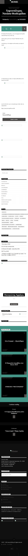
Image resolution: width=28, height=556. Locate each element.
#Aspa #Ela (11, 216)
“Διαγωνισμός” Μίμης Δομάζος (14, 431)
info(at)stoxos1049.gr (7, 502)
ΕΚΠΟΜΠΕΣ (4, 193)
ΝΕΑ (2, 197)
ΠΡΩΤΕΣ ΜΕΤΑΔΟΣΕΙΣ (14, 8)
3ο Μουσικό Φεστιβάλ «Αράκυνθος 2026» (10, 248)
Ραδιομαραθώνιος (6, 228)
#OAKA (21, 216)
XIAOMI (16, 220)
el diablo (23, 218)
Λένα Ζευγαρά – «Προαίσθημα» (14, 341)
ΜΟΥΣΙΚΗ (4, 226)
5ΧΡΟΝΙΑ (17, 218)
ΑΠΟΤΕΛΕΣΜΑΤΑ (5, 183)
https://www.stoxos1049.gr (8, 497)
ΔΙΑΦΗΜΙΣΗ (4, 189)
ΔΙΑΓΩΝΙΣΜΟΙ (4, 187)
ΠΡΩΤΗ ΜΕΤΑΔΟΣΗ (12, 226)
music (7, 220)
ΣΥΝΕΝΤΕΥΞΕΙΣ (5, 202)
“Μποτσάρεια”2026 (5, 244)
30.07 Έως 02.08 (5, 251)
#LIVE (16, 216)
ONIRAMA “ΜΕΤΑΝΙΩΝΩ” (14, 387)
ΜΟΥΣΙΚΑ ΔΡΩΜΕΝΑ (7, 487)
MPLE (3, 220)
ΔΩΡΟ (11, 222)
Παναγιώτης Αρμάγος (7, 314)
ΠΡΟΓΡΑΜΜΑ (6, 485)
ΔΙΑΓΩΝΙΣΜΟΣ (5, 222)
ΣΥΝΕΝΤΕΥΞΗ (16, 228)
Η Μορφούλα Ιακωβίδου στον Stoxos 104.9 (14, 364)
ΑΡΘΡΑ (10, 544)
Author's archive (14, 119)
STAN (11, 220)
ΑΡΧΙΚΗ (4, 484)
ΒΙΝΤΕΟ (3, 185)
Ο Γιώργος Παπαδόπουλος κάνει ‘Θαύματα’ (14, 412)
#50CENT (4, 212)
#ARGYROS (4, 216)
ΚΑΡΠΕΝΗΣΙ (19, 224)
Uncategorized (4, 181)
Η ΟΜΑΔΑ (3, 195)
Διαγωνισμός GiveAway (8, 224)
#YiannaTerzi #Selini (7, 218)
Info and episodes (14, 304)
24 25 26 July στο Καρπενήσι (7, 246)
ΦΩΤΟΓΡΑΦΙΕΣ (4, 204)
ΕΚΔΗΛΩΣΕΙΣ (4, 191)
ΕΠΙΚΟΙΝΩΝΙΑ (6, 489)
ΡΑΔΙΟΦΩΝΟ (21, 226)
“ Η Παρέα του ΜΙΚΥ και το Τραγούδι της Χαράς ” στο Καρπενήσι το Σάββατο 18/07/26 (13, 254)
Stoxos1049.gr (13, 19)
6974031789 (5, 499)
